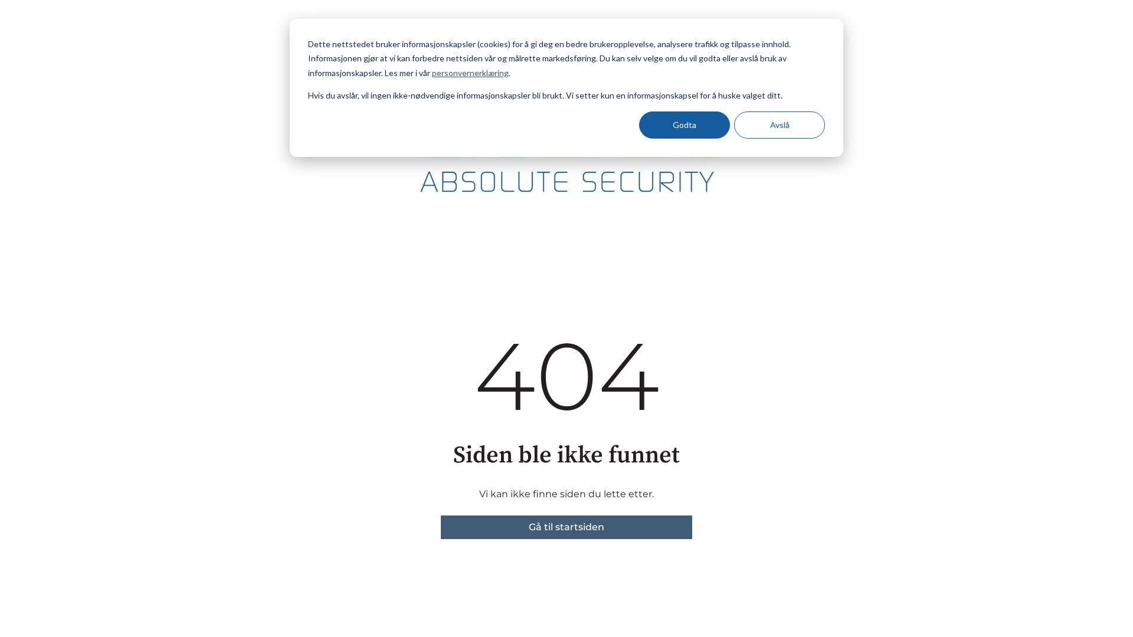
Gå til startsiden (566, 527)
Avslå (780, 125)
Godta (684, 125)
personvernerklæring (470, 73)
